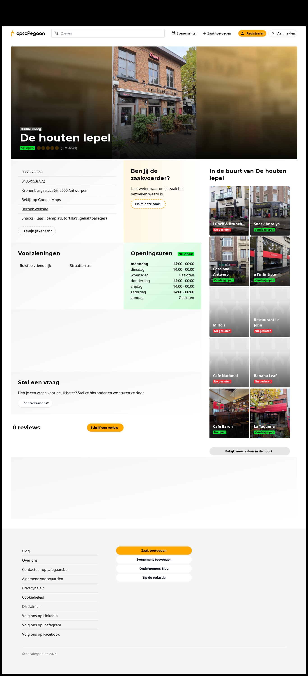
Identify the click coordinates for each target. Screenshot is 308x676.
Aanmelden (286, 33)
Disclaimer (31, 606)
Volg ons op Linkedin (40, 615)
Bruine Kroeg (31, 129)
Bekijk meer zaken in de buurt (248, 451)
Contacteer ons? (36, 403)
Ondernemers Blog (154, 568)
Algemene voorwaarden (42, 578)
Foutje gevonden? (38, 231)
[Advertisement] (156, 14)
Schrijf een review (104, 427)
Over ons (30, 560)
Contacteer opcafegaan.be (44, 569)
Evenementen (187, 33)
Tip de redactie (154, 577)
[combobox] (108, 33)
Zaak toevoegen (219, 33)
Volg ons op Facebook (41, 634)
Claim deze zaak (147, 204)
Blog (26, 551)
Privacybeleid (33, 588)
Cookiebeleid (33, 597)
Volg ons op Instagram (41, 625)
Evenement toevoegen (154, 559)
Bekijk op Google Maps (41, 199)
